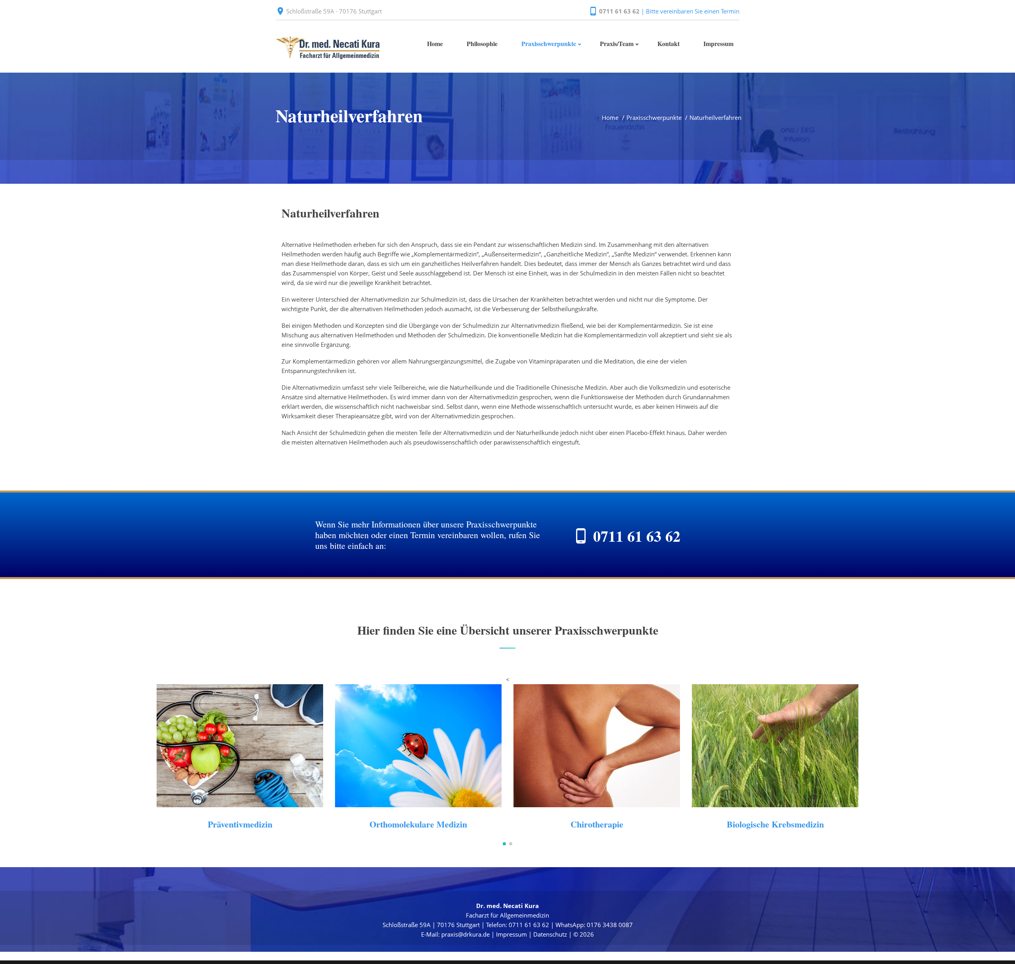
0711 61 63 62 (619, 11)
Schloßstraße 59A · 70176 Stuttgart (334, 11)
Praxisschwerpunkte (654, 117)
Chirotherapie (597, 824)
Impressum (511, 934)
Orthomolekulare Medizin (418, 824)
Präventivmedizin (240, 824)
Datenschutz (550, 934)
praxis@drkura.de (465, 934)
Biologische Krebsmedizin (775, 824)
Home (610, 117)
